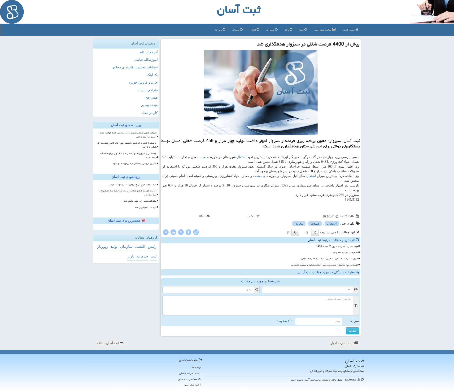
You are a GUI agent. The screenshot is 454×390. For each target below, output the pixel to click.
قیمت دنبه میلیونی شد (146, 207)
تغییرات (270, 29)
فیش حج (152, 97)
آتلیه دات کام (149, 52)
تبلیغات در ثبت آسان (190, 373)
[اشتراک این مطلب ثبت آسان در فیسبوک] (188, 232)
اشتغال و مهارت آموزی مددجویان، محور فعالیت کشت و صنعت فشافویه (324, 265)
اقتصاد (140, 246)
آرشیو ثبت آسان (192, 384)
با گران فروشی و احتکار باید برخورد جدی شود (135, 163)
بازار (130, 256)
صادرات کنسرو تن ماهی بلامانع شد (140, 201)
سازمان (126, 246)
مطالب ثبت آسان (323, 29)
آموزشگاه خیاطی (146, 60)
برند (287, 29)
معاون (299, 223)
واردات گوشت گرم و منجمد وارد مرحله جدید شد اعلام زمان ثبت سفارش (128, 192)
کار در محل (150, 113)
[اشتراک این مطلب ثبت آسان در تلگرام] (196, 232)
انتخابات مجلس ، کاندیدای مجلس (135, 67)
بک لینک (152, 75)
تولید (114, 246)
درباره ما (196, 367)
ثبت (301, 29)
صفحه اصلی (349, 29)
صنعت (205, 157)
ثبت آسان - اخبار (342, 343)
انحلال (253, 29)
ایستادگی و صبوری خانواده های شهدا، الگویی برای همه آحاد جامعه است (128, 155)
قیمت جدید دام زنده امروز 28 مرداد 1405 (337, 246)
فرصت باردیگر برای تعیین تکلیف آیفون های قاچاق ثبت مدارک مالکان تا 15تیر (127, 145)
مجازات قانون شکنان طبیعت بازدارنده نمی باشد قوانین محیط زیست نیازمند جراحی (128, 134)
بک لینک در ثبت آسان (189, 379)
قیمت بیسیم (149, 105)
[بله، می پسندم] (315, 232)
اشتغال (241, 157)
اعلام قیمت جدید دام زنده (345, 252)
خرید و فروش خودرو (143, 82)
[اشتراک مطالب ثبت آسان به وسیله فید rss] (165, 232)
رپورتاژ (218, 29)
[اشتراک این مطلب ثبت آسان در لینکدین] (173, 232)
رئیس (152, 246)
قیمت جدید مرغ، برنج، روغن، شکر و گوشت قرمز (133, 184)
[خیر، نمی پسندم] (295, 232)
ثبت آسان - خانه (108, 343)
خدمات (236, 29)
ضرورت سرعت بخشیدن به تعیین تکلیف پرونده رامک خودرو (329, 258)
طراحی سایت (148, 90)
